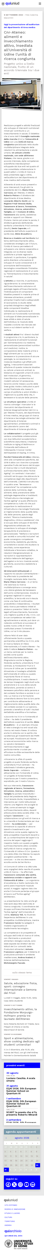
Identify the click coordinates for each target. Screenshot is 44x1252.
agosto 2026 (22, 1137)
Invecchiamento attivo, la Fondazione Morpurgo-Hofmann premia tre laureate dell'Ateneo (20, 1014)
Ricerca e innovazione (15, 1209)
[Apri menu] (40, 3)
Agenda (8, 1225)
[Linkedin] (32, 1184)
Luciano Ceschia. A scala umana (20, 1079)
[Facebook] (8, 1184)
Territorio (10, 1221)
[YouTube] (26, 1184)
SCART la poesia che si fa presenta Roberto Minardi (21, 1113)
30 (37, 1165)
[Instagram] (20, 1184)
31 (5, 1170)
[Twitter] (14, 1184)
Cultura (8, 1217)
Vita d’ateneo (11, 1205)
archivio (13, 1231)
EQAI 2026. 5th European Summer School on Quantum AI (21, 1091)
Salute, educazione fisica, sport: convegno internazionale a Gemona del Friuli (20, 988)
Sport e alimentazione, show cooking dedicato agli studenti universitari (22, 1041)
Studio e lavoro (12, 1213)
